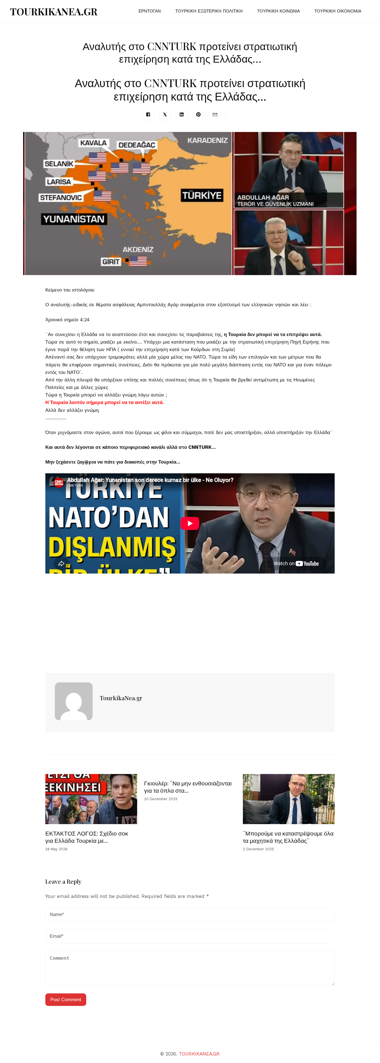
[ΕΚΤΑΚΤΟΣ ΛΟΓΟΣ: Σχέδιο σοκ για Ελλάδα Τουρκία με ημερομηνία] (91, 799)
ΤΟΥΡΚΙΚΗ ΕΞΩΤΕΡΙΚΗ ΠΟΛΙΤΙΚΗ (209, 11)
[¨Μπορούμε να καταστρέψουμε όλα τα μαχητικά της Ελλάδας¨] (289, 799)
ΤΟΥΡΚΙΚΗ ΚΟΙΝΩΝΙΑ (278, 11)
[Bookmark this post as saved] (47, 659)
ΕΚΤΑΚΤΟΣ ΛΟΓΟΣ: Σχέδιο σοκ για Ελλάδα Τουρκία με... (86, 836)
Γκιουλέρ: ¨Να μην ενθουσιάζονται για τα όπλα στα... (188, 786)
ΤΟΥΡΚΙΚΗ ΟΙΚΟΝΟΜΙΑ (337, 11)
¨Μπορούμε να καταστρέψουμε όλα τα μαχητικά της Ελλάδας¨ (288, 836)
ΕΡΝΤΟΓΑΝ (150, 11)
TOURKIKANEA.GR (53, 11)
